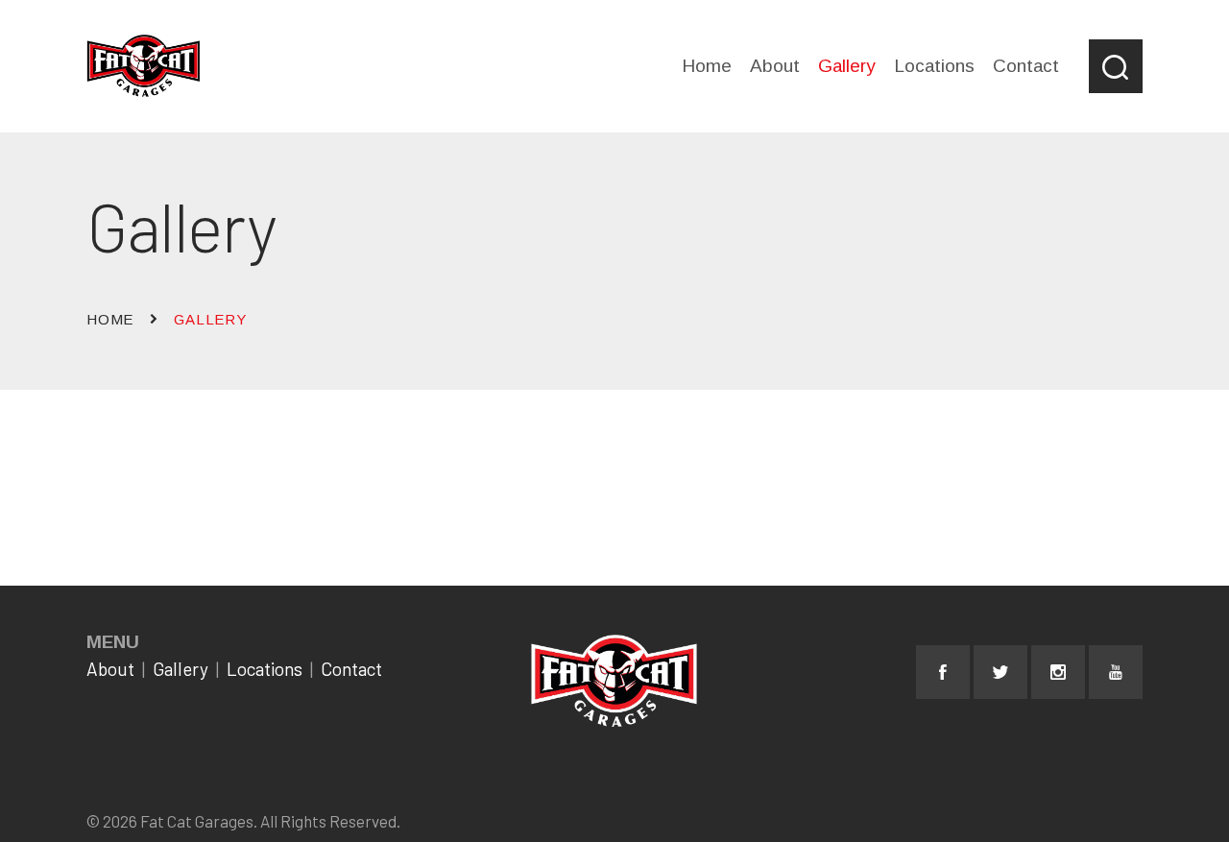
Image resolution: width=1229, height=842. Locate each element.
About (110, 669)
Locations (264, 669)
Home (109, 319)
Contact (351, 669)
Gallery (180, 669)
